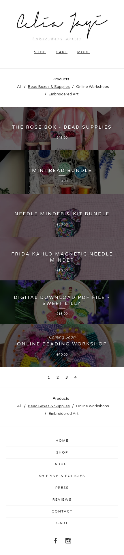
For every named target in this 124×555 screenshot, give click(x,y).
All (19, 86)
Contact (62, 511)
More (83, 52)
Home (62, 441)
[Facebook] (56, 540)
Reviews (62, 499)
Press (62, 488)
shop (40, 52)
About (62, 464)
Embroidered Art (63, 94)
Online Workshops (92, 86)
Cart (61, 52)
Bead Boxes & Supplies (49, 86)
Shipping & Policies (62, 476)
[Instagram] (68, 540)
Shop (62, 452)
